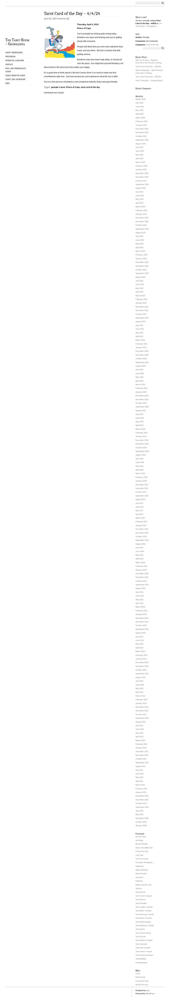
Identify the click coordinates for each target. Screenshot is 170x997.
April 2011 (139, 781)
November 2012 (141, 711)
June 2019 (139, 418)
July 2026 (139, 103)
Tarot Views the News (144, 955)
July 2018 (139, 459)
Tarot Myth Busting (143, 922)
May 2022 (139, 288)
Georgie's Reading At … (145, 862)
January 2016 (141, 570)
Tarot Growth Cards (15, 75)
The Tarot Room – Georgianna (17, 42)
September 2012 (142, 718)
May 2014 (139, 644)
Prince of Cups (73, 87)
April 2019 (139, 425)
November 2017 (141, 488)
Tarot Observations (143, 933)
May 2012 (139, 733)
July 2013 (139, 681)
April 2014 (139, 648)
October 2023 (141, 225)
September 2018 (142, 451)
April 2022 (139, 292)
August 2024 (140, 188)
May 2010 (139, 814)
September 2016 (142, 540)
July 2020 (139, 370)
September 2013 (142, 674)
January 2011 (140, 792)
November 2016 (141, 533)
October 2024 (141, 181)
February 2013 (141, 700)
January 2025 (141, 169)
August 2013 (140, 677)
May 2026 (139, 110)
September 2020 (142, 362)
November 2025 (141, 132)
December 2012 (141, 707)
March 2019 (140, 429)
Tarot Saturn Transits (144, 940)
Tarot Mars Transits (143, 911)
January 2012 (141, 748)
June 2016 (139, 551)
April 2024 (139, 203)
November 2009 (141, 818)
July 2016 (139, 548)
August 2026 (140, 99)
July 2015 (139, 592)
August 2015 (140, 588)
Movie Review (141, 874)
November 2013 (141, 666)
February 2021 (141, 344)
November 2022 (141, 266)
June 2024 (139, 195)
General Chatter (141, 859)
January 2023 (141, 259)
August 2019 (140, 411)
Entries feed (140, 977)
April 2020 (139, 381)
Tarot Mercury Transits (144, 914)
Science (138, 888)
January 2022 (141, 303)
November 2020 (141, 355)
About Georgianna (14, 52)
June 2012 (139, 729)
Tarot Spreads (141, 944)
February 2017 (141, 522)
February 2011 (141, 789)
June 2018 (139, 462)
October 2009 (141, 822)
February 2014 (141, 655)
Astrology (139, 840)
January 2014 (141, 659)
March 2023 (140, 251)
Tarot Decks (140, 899)
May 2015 (139, 600)
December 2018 (141, 440)
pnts (148, 990)
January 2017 (141, 525)
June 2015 (139, 596)
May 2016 (139, 555)
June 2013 (139, 685)
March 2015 (140, 607)
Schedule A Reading (14, 60)
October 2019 (141, 403)
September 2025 (142, 140)
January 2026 (141, 125)
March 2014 (140, 651)
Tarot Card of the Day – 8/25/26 (148, 77)
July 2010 (139, 811)
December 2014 (141, 618)
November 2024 (141, 177)
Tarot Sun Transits (142, 948)
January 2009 (141, 826)
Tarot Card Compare (143, 896)
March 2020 (140, 385)
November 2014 (141, 622)
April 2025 (139, 158)
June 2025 (139, 151)
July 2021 (139, 325)
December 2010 (141, 796)
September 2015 (142, 585)
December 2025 (141, 129)
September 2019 (142, 407)
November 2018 (141, 444)
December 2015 (141, 574)
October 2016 (141, 536)
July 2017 (139, 503)
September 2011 (142, 763)
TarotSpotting (140, 959)
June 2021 (139, 329)
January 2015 (141, 614)
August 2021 (140, 321)
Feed (7, 83)
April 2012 (139, 737)
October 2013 (141, 670)
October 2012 (141, 714)
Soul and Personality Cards (15, 70)
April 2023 (139, 247)
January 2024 (141, 214)
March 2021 (140, 340)
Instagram (10, 56)
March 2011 (140, 785)
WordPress (150, 994)
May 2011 (139, 777)
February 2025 (141, 166)
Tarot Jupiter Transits (144, 907)
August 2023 (140, 233)
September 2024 (142, 184)
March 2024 (140, 207)
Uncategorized (141, 963)
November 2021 (141, 310)
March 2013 (140, 696)
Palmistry (139, 881)
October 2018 (141, 448)
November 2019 (141, 399)
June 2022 (139, 284)
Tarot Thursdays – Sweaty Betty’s (149, 80)
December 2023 (141, 218)
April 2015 (139, 603)
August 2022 (140, 277)
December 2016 (141, 529)
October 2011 (140, 759)
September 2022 (142, 273)
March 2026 (140, 118)
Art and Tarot (140, 837)
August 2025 (140, 144)
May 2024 (139, 199)
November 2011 (141, 755)
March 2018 (140, 473)
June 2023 (139, 240)
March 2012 (140, 740)
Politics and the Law (143, 885)
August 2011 (140, 766)
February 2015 (141, 611)
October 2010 (141, 803)
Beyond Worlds (141, 844)
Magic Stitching (141, 870)
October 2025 (141, 136)
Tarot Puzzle (140, 937)
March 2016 (140, 562)
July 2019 (139, 414)
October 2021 (141, 314)
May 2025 (139, 155)
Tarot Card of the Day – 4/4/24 (72, 13)
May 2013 (139, 688)
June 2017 (139, 507)
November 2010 (141, 800)
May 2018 (139, 466)
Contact (9, 64)
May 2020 (139, 377)
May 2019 (139, 422)
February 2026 (141, 121)
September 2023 (142, 229)
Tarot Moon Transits (143, 918)
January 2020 (141, 392)
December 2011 (141, 752)
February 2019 (141, 433)
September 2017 (142, 496)
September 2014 (142, 629)
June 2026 (139, 107)
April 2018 (139, 470)
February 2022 (141, 299)
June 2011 (139, 774)
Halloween (139, 866)
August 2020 (140, 366)
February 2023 (141, 255)
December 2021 (141, 307)
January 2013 (141, 703)
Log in (137, 973)
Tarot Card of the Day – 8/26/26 (148, 67)
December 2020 (141, 351)
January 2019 (141, 436)
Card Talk (139, 855)
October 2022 (141, 270)
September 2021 (142, 318)
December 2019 (141, 396)
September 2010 (142, 807)
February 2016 (141, 566)
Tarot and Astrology (15, 79)
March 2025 (140, 162)
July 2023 (139, 236)
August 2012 (140, 722)
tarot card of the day (90, 87)
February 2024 (141, 210)
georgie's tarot (58, 87)
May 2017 (139, 510)
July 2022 (139, 281)
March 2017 (140, 518)
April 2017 (139, 514)
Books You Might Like (144, 848)
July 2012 (139, 726)
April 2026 (139, 114)
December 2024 (141, 173)
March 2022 (140, 296)
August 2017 (140, 499)
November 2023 (141, 221)
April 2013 (139, 692)
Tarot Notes (140, 929)
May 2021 (139, 333)
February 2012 (141, 744)
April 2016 (139, 559)
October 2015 (141, 581)
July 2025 (139, 147)
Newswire (139, 877)
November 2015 (141, 577)
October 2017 (141, 492)
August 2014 (140, 633)
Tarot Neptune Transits (144, 925)
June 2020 (139, 373)
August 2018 (140, 455)
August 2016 (140, 544)
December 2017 (141, 485)
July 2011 (139, 770)
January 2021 (141, 347)
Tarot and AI (140, 892)
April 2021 (139, 336)
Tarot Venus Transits (143, 951)
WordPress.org (141, 985)
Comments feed (141, 981)
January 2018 (141, 481)
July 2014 (139, 637)
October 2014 (141, 625)
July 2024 (139, 192)
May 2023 (139, 244)
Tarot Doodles (141, 903)
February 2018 (141, 477)
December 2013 (141, 662)
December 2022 (141, 262)
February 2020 (141, 388)
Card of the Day (152, 45)
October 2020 (141, 359)
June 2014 (139, 640)
